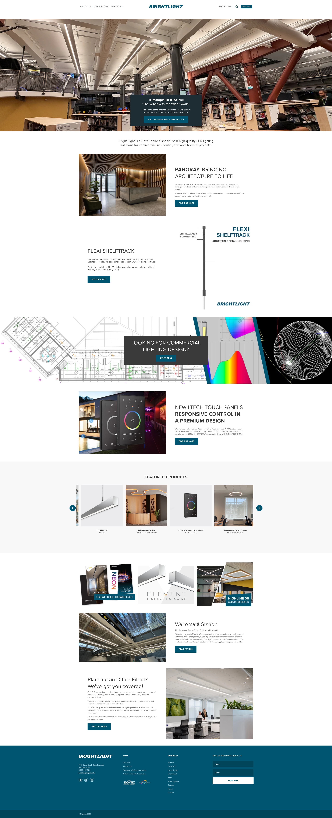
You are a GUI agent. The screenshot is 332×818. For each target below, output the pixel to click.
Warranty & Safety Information (134, 770)
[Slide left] (73, 508)
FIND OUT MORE (186, 203)
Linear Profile (173, 770)
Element (171, 763)
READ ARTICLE (185, 649)
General (171, 785)
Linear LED (172, 766)
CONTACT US (166, 358)
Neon (170, 777)
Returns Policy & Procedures (134, 773)
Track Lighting (173, 781)
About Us (127, 763)
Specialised (172, 773)
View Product (99, 279)
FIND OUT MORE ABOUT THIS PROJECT (166, 119)
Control (171, 792)
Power (170, 789)
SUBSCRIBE (233, 780)
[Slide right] (259, 508)
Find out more (99, 726)
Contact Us (127, 766)
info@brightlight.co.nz (87, 772)
